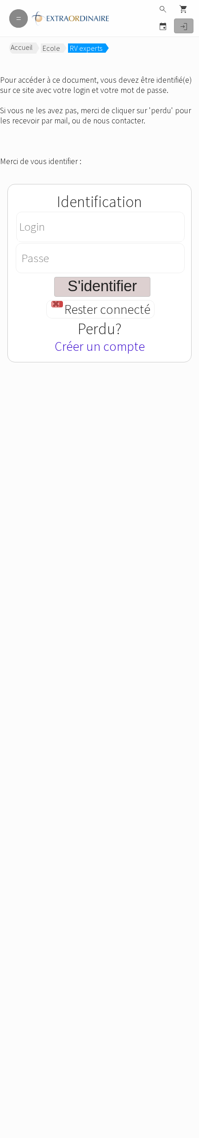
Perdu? (100, 328)
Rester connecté (107, 309)
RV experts (86, 48)
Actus (163, 26)
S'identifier (183, 26)
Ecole (51, 48)
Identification (99, 201)
